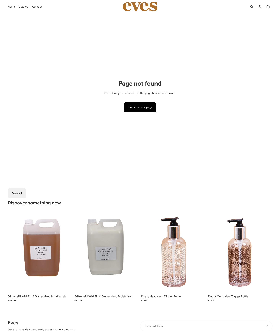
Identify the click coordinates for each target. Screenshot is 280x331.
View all (17, 193)
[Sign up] (267, 326)
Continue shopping (140, 107)
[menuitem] (11, 6)
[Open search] (252, 6)
